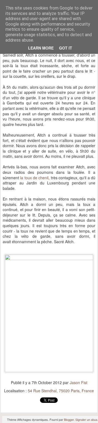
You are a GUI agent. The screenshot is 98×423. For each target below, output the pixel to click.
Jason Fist (78, 382)
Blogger (69, 419)
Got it (65, 48)
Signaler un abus (86, 419)
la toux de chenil (34, 177)
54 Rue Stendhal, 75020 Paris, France (61, 390)
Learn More (41, 48)
